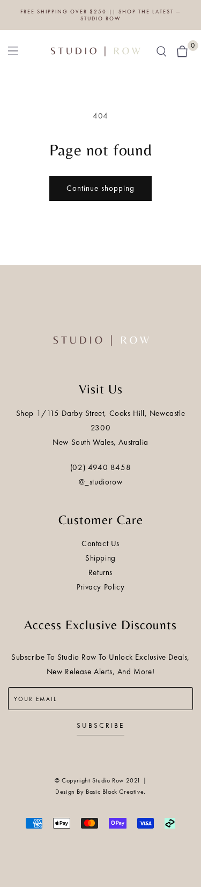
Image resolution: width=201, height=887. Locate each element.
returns (100, 572)
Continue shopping (100, 188)
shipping (100, 558)
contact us (100, 543)
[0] (182, 50)
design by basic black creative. (100, 791)
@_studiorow (101, 481)
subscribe (100, 725)
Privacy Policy (100, 587)
